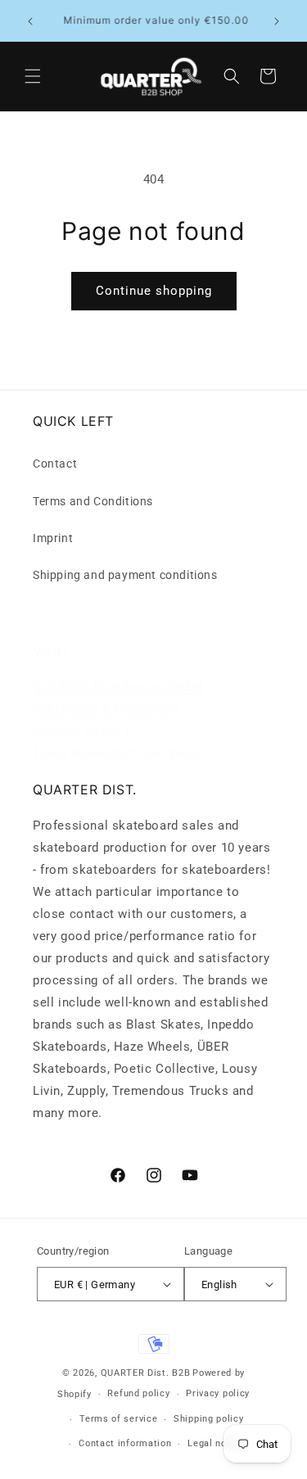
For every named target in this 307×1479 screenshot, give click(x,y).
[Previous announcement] (30, 21)
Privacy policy (218, 1393)
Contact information (125, 1443)
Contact (55, 463)
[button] (33, 76)
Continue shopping (154, 290)
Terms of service (118, 1418)
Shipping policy (209, 1418)
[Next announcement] (277, 21)
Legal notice (215, 1443)
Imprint (53, 538)
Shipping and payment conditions (125, 574)
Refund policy (138, 1393)
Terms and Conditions (93, 501)
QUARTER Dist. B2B (146, 1373)
